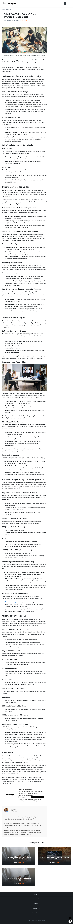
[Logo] (9, 2)
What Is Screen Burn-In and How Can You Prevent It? (54, 858)
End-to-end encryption (12, 602)
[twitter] (36, 916)
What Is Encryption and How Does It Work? (19, 879)
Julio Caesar (24, 20)
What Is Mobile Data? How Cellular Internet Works (18, 858)
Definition (21, 862)
